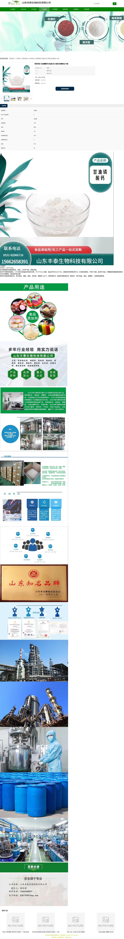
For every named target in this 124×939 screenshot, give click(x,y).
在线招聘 (86, 9)
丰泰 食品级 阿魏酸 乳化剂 (105, 932)
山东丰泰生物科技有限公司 (52, 935)
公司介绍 (23, 9)
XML (76, 935)
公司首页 (12, 9)
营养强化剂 (25, 58)
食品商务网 (61, 937)
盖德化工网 (68, 937)
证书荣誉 (54, 9)
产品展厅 (44, 9)
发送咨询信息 (65, 88)
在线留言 (76, 9)
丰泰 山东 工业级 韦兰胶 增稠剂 (76, 932)
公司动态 (33, 9)
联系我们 (65, 9)
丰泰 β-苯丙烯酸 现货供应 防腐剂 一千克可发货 (15, 932)
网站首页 (11, 58)
